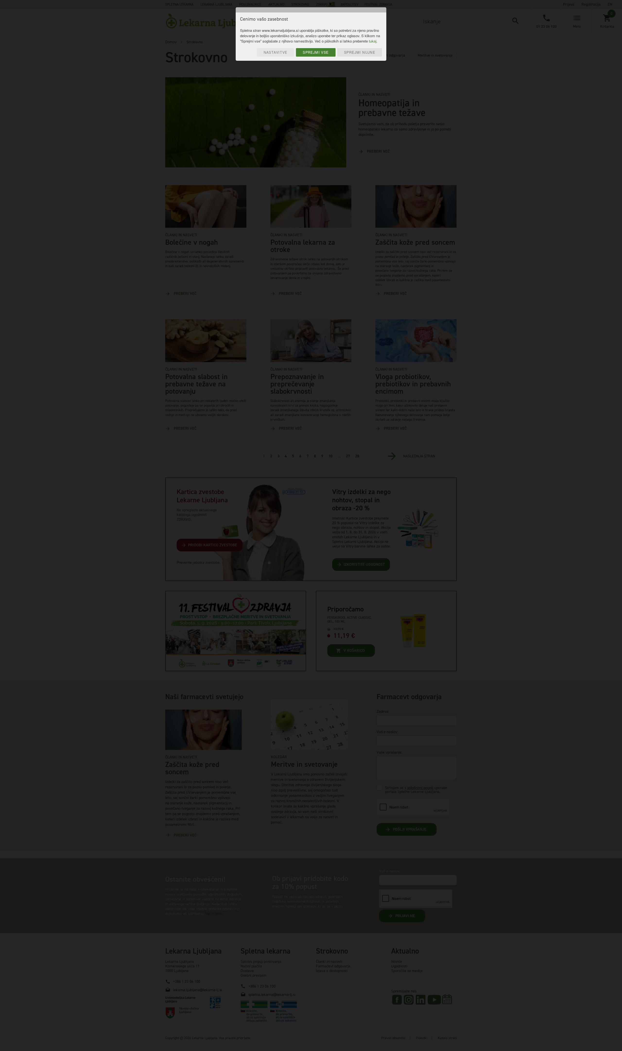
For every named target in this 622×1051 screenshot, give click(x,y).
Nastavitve (275, 52)
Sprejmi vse (316, 52)
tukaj (372, 40)
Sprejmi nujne (359, 52)
